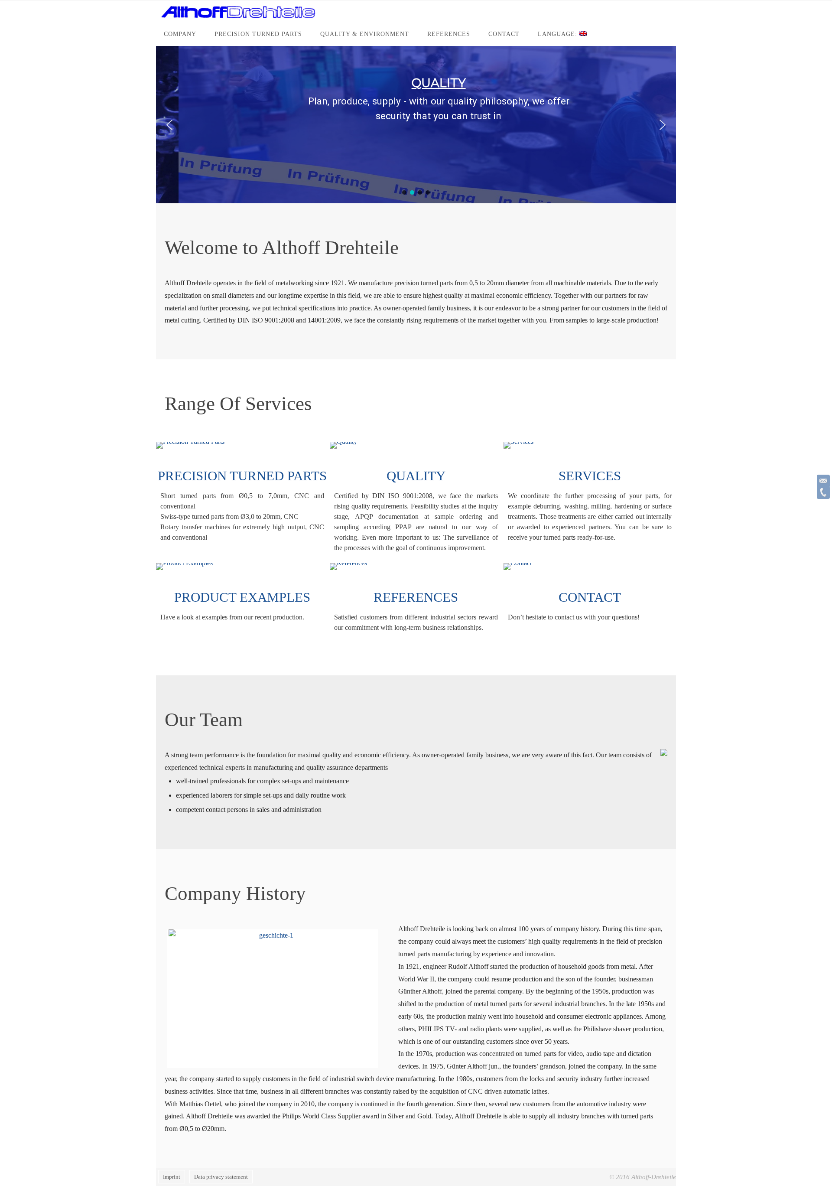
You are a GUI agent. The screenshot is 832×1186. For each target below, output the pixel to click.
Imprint (171, 1176)
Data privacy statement (221, 1176)
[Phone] (823, 492)
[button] (169, 125)
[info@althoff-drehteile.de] (823, 481)
